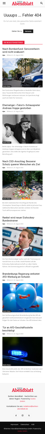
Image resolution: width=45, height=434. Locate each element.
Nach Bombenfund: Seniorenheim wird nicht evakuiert (20, 50)
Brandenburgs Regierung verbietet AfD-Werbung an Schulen (21, 275)
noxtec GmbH (22, 431)
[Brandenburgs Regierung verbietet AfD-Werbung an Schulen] (22, 297)
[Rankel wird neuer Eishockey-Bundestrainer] (22, 241)
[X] (29, 415)
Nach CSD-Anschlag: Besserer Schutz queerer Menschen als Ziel (21, 163)
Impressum (14, 424)
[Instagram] (22, 415)
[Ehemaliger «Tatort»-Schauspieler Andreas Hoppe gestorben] (22, 129)
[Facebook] (16, 415)
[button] (4, 3)
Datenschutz (25, 424)
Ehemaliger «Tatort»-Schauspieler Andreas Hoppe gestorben (21, 107)
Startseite (28, 31)
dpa (3, 55)
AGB (32, 424)
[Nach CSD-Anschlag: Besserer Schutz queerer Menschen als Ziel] (22, 185)
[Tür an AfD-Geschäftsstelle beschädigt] (22, 351)
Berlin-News (7, 86)
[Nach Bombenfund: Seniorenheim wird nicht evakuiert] (22, 72)
